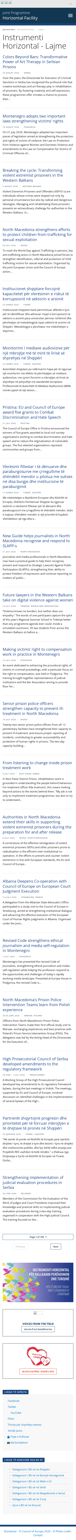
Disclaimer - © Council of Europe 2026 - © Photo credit (37, 1531)
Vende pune (15, 1430)
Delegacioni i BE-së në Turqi (29, 1499)
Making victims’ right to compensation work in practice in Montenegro (37, 652)
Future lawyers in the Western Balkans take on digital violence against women (38, 597)
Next (55, 1246)
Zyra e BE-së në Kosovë (26, 1505)
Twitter (12, 1406)
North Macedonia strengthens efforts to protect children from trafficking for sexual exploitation (37, 234)
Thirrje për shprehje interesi (25, 1424)
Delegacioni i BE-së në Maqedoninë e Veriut (38, 1493)
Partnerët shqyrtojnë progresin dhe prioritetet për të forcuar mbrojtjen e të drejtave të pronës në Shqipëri (36, 1123)
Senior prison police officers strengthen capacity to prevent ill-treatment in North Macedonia (33, 708)
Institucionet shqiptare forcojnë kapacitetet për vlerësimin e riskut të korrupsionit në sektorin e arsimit (36, 293)
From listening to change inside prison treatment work (37, 765)
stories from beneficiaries (38, 1329)
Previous (20, 1246)
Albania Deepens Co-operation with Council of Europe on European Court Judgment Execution (37, 886)
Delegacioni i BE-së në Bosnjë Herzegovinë (38, 1475)
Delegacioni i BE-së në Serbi (29, 1487)
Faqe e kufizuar (20, 1436)
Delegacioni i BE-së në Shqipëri (31, 1469)
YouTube (15, 1412)
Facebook (13, 1400)
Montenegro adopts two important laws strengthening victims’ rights (34, 118)
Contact (38, 1535)
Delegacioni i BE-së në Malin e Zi (32, 1481)
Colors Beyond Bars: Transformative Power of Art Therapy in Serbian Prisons (35, 61)
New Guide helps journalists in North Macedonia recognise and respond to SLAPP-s (36, 540)
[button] (38, 4)
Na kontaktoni (19, 1442)
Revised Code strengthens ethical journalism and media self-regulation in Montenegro (36, 945)
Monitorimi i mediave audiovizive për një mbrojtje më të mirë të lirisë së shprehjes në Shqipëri (36, 352)
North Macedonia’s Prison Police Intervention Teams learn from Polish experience (36, 1004)
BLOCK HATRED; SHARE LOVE (38, 1371)
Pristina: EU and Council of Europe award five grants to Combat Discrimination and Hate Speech (34, 412)
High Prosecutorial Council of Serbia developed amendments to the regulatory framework (35, 1063)
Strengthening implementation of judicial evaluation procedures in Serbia (33, 1182)
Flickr (10, 1418)
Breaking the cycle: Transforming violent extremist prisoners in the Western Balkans (33, 175)
